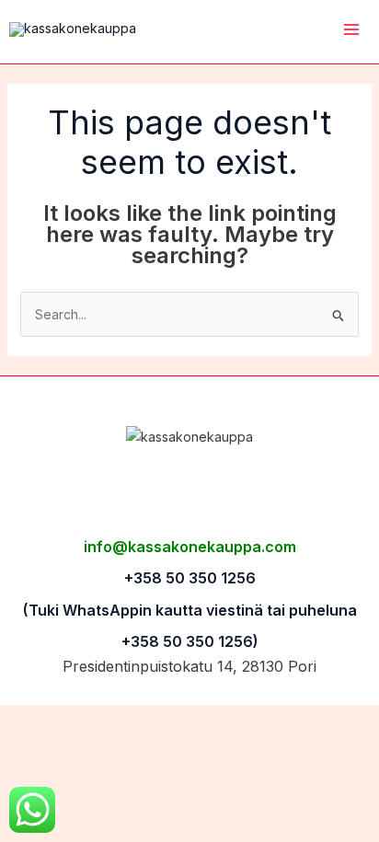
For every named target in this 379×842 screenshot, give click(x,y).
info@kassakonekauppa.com (190, 546)
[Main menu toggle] (351, 30)
